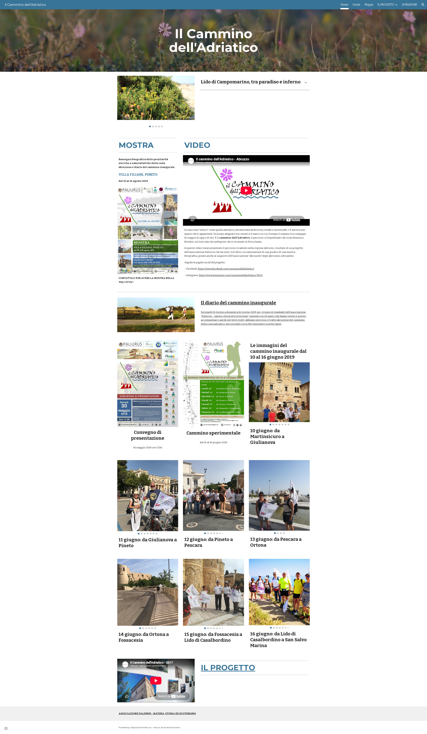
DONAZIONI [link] (409, 4)
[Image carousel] (156, 101)
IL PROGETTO (228, 667)
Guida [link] (356, 4)
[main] (213, 40)
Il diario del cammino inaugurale (238, 302)
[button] (423, 5)
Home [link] (344, 4)
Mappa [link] (369, 4)
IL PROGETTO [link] (386, 4)
